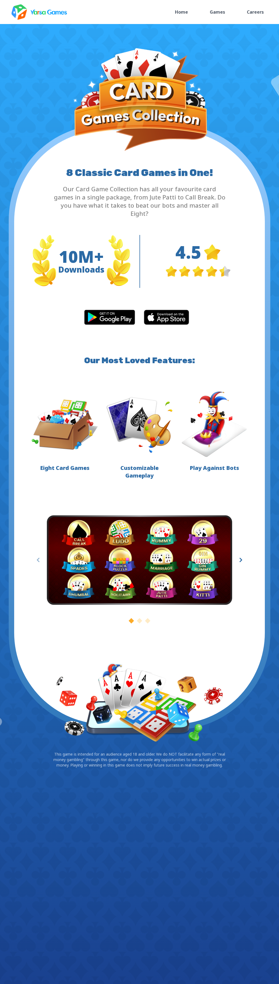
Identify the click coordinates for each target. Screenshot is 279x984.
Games (217, 12)
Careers (255, 12)
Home (181, 12)
